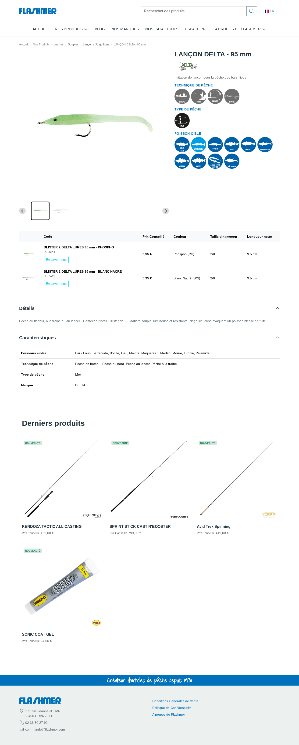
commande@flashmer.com (45, 729)
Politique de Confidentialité (172, 708)
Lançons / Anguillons (96, 44)
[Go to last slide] (22, 211)
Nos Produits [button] (69, 29)
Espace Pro (197, 29)
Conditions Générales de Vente (175, 701)
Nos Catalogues (161, 29)
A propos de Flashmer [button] (238, 29)
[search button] (251, 11)
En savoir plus (56, 259)
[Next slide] (165, 211)
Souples (73, 44)
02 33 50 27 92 (36, 722)
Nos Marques (125, 29)
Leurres (59, 44)
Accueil (40, 29)
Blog (100, 29)
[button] (40, 211)
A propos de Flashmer (168, 714)
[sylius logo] (38, 11)
